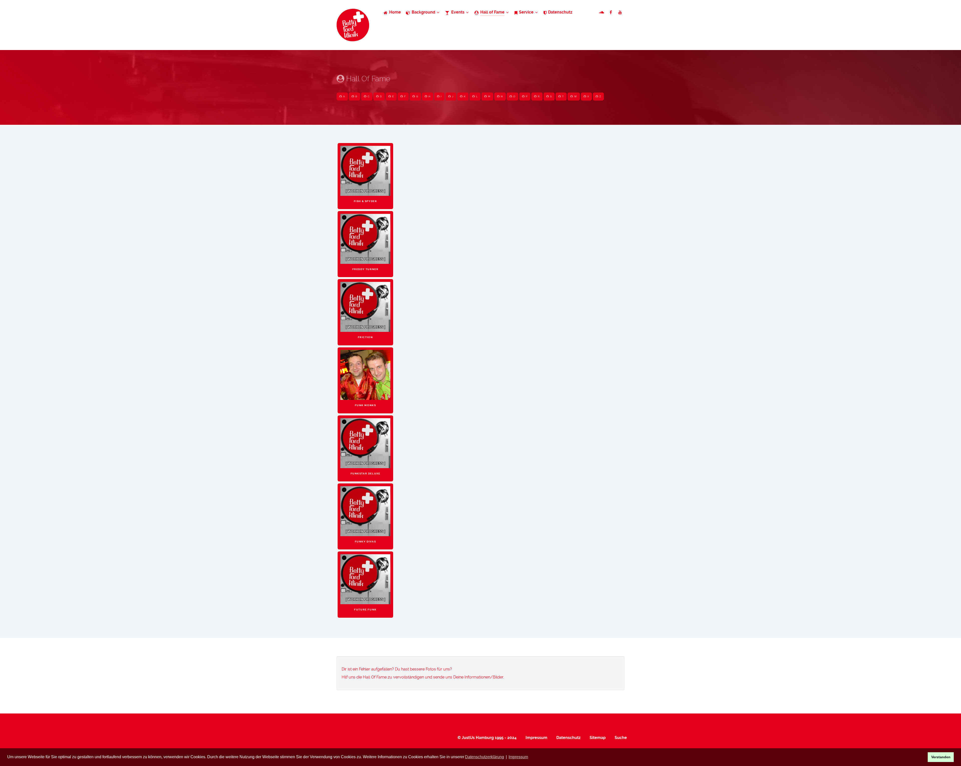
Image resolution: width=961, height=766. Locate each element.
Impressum (536, 737)
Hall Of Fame (367, 78)
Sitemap (598, 737)
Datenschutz (568, 737)
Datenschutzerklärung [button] (484, 757)
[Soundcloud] (602, 12)
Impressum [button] (518, 757)
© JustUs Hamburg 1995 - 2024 (487, 737)
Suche (621, 737)
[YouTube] (620, 12)
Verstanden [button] (940, 757)
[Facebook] (611, 12)
